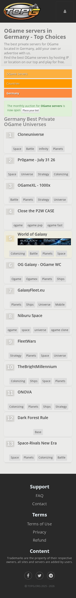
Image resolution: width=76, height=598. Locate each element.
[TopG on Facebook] (28, 575)
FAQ (40, 495)
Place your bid (31, 110)
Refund (39, 540)
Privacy (39, 532)
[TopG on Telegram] (51, 575)
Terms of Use (39, 524)
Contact (39, 504)
